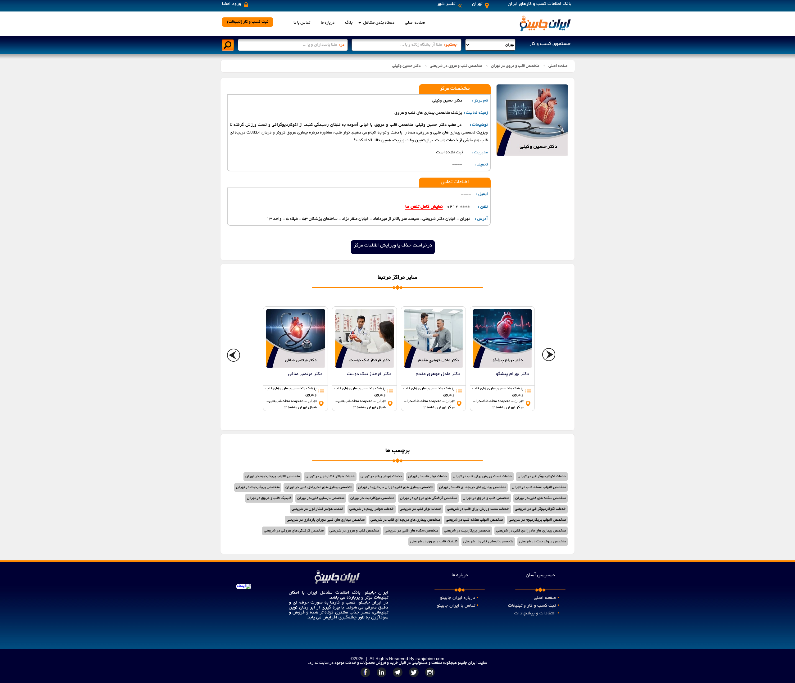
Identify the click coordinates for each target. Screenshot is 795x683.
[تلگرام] (398, 677)
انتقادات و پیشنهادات (536, 613)
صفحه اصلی (415, 22)
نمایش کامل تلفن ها (424, 206)
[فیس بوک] (366, 677)
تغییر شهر (446, 4)
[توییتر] (414, 677)
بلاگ (348, 22)
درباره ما (327, 22)
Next (549, 355)
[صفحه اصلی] (545, 31)
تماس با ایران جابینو (457, 605)
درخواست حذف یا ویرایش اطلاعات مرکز (393, 245)
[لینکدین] (382, 677)
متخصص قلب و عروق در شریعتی (456, 66)
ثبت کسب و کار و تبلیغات (533, 605)
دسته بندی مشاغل (378, 22)
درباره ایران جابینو (459, 597)
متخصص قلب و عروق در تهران (515, 66)
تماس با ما (301, 22)
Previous (234, 355)
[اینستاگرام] (430, 677)
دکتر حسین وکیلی (406, 66)
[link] (295, 358)
